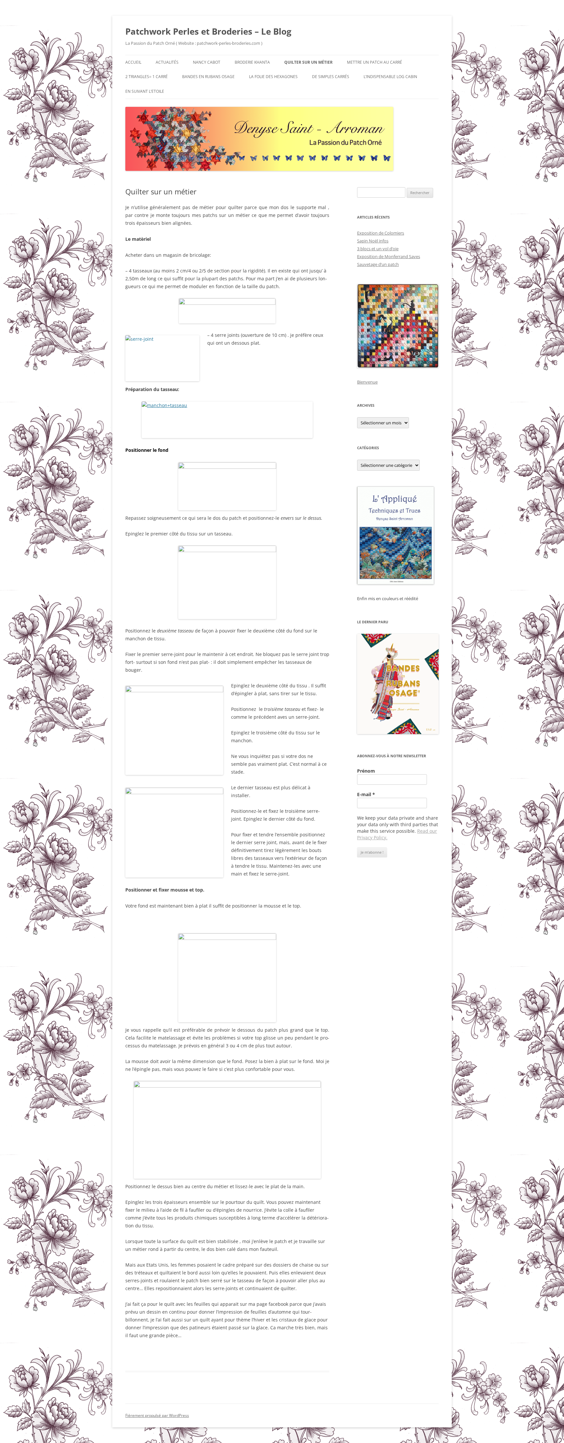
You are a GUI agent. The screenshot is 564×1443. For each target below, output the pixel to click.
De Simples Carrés (330, 76)
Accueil (133, 62)
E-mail (366, 794)
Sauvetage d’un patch (378, 264)
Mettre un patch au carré (374, 62)
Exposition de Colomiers (380, 233)
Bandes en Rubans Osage (208, 76)
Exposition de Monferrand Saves (388, 256)
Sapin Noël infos (372, 241)
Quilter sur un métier (308, 62)
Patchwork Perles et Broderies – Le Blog (208, 31)
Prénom (366, 771)
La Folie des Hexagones (273, 76)
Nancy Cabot (206, 62)
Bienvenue (367, 382)
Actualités (167, 62)
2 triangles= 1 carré (146, 76)
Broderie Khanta (252, 62)
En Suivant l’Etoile (144, 91)
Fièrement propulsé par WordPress (157, 1415)
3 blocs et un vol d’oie (378, 249)
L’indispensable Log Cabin (390, 76)
